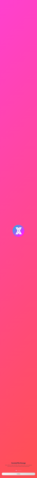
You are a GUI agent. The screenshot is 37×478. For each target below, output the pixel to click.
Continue (18, 473)
